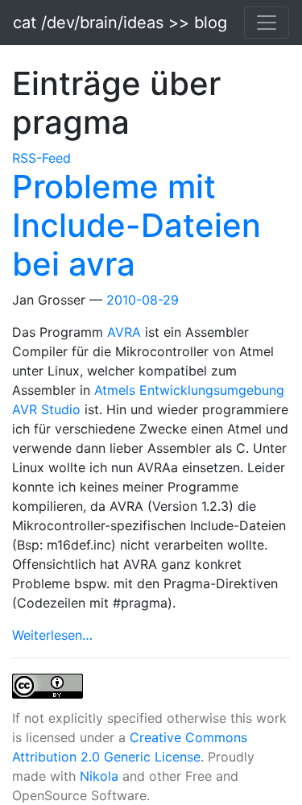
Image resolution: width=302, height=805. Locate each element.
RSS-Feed (41, 158)
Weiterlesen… (52, 635)
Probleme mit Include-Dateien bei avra (136, 225)
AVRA (126, 332)
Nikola (99, 776)
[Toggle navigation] (266, 22)
